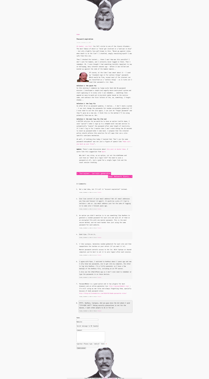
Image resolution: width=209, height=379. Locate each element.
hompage (105, 378)
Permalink (99, 192)
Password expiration (85, 39)
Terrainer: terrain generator (95, 173)
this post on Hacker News (116, 149)
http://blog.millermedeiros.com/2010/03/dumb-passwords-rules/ (103, 293)
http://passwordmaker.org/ (119, 286)
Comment (79, 330)
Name (78, 318)
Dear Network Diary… (119, 176)
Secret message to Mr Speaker (88, 326)
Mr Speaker (112, 378)
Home (78, 34)
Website (79, 322)
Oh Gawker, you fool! (84, 46)
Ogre (103, 152)
